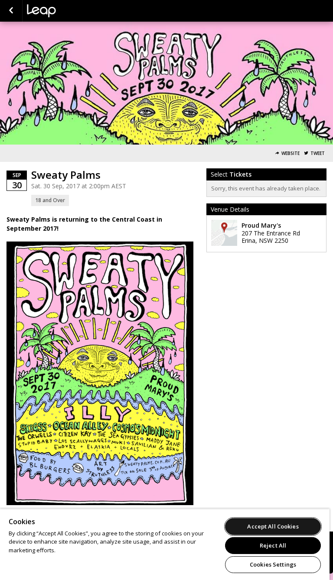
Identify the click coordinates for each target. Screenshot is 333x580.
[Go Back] (11, 11)
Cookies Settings (273, 564)
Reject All (273, 545)
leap (70, 10)
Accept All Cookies (272, 526)
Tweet (317, 153)
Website (290, 153)
